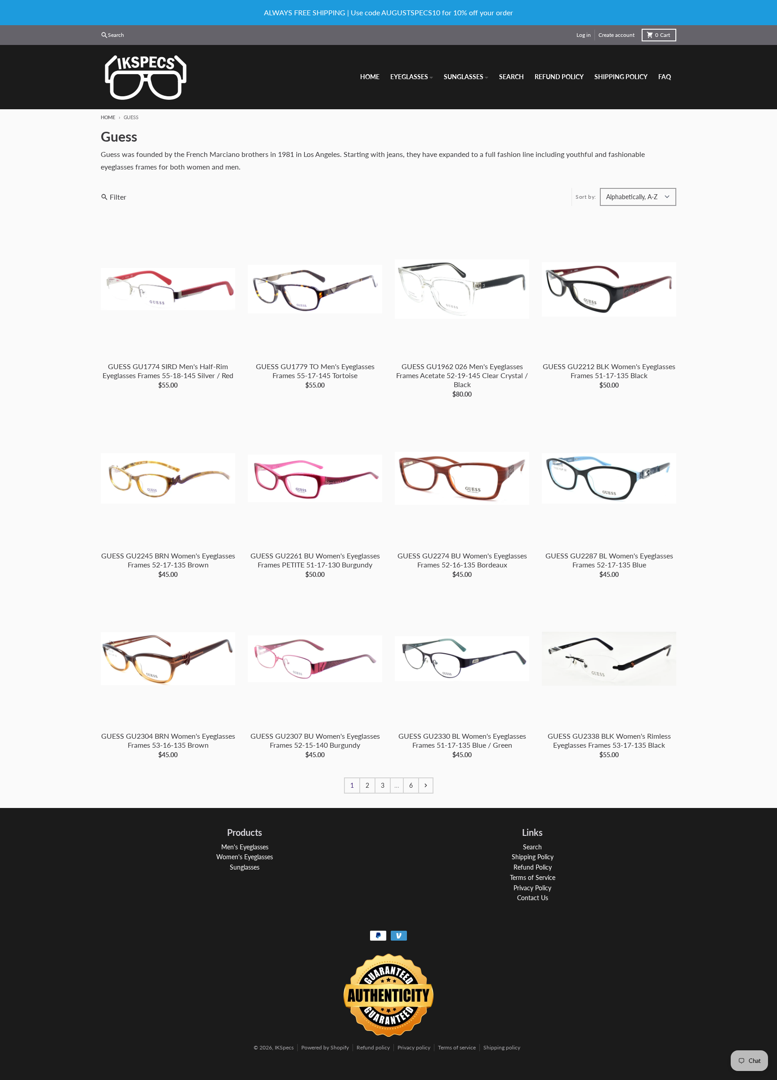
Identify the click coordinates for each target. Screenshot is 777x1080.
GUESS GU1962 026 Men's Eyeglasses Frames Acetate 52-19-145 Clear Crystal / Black (462, 375)
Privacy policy (413, 1047)
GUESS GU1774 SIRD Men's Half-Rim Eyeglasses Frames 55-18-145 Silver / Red (168, 370)
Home (108, 117)
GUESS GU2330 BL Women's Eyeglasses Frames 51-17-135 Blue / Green (462, 740)
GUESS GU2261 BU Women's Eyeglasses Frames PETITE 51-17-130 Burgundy (315, 560)
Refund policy (373, 1047)
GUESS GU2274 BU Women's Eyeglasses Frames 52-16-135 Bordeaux (462, 560)
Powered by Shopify (325, 1047)
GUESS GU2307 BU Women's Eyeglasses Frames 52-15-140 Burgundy (315, 740)
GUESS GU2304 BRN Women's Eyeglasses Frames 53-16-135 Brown (168, 740)
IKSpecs (284, 1047)
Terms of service (457, 1047)
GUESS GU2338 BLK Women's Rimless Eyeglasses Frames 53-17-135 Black (609, 740)
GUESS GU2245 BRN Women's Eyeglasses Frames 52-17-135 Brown (168, 560)
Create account (616, 34)
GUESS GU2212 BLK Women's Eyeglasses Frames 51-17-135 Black (609, 370)
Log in (583, 34)
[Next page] (426, 785)
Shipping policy (501, 1047)
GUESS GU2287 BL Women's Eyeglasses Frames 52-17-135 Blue (609, 560)
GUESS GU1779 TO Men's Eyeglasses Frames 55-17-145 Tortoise (315, 370)
